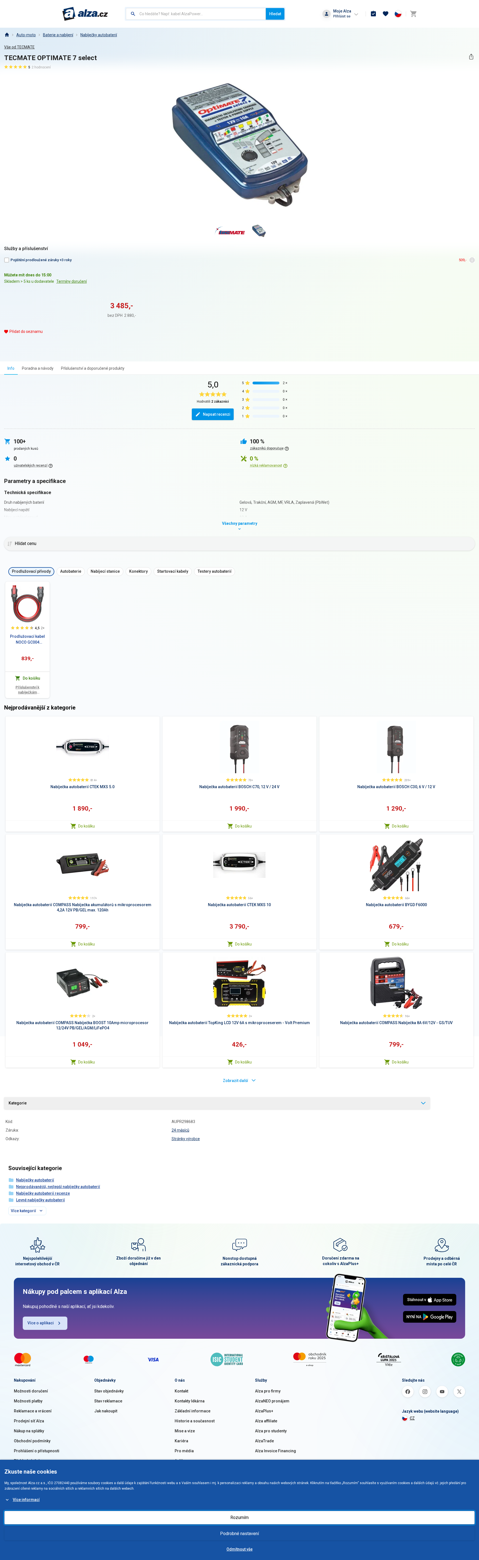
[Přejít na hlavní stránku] (85, 14)
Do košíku (86, 826)
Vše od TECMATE (19, 47)
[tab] (11, 368)
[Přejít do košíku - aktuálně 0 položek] (413, 14)
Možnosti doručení (31, 1391)
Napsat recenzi (216, 414)
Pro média (184, 1451)
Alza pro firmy (268, 1391)
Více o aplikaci (40, 1323)
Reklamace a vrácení (33, 1411)
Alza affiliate (266, 1421)
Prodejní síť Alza (29, 1421)
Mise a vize (185, 1431)
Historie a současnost (195, 1421)
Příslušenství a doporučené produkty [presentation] (92, 368)
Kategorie (18, 1103)
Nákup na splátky (29, 1431)
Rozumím (239, 1517)
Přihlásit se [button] (341, 16)
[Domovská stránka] (6, 35)
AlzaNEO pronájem (272, 1401)
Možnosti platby (28, 1401)
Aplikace (182, 1461)
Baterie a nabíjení (58, 35)
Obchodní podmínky (32, 1441)
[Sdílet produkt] (471, 56)
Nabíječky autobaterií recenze (43, 1193)
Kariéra (181, 1441)
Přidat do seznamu (26, 331)
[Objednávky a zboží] (373, 14)
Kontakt (181, 1391)
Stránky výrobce (186, 1139)
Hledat (275, 14)
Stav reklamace (108, 1401)
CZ (412, 1418)
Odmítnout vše (239, 1549)
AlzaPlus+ (264, 1411)
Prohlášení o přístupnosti (36, 1451)
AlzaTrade (264, 1441)
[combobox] (196, 14)
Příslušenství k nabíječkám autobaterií (27, 690)
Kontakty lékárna (190, 1401)
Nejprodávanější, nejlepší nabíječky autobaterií (58, 1186)
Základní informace (192, 1411)
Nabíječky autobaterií (98, 35)
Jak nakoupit (105, 1411)
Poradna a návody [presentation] (37, 368)
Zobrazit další (235, 1080)
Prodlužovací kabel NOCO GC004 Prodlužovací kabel (27, 639)
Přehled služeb (27, 1461)
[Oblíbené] (385, 14)
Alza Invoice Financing (275, 1451)
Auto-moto (26, 35)
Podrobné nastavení (239, 1533)
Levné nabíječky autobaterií (40, 1200)
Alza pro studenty (271, 1431)
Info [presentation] (10, 368)
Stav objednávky (109, 1391)
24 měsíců (180, 1130)
